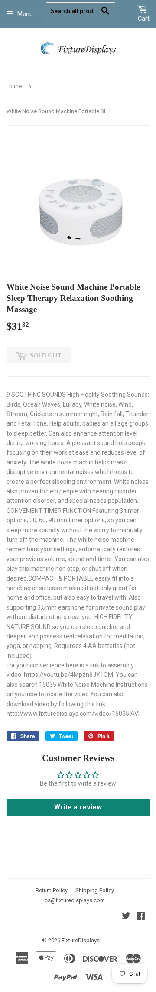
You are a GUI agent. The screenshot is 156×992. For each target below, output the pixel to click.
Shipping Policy (94, 890)
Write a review (78, 807)
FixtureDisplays (81, 940)
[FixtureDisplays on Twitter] (126, 916)
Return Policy (52, 890)
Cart (144, 18)
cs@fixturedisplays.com (75, 900)
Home (14, 86)
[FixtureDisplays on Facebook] (140, 916)
